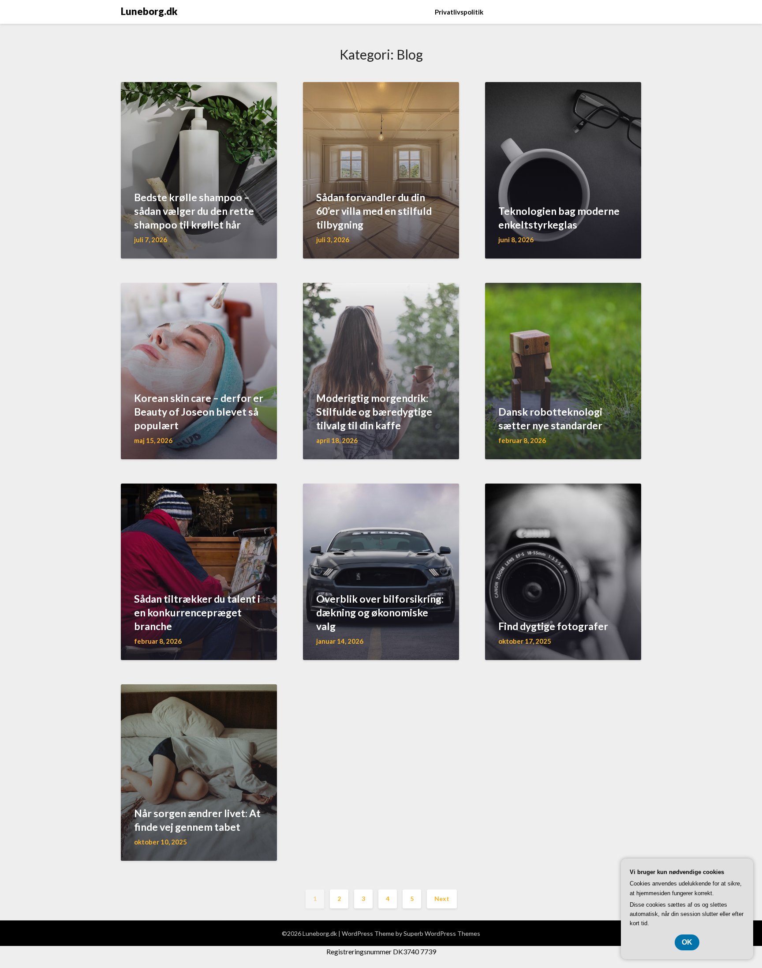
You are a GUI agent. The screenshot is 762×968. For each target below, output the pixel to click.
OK (687, 942)
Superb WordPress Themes (441, 933)
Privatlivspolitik (459, 12)
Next (441, 898)
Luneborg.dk (149, 11)
